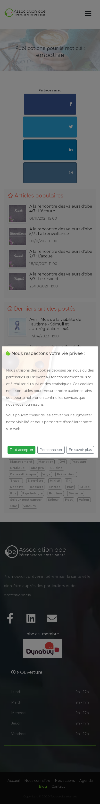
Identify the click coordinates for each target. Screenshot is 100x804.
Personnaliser (51, 450)
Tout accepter (21, 450)
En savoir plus (80, 450)
